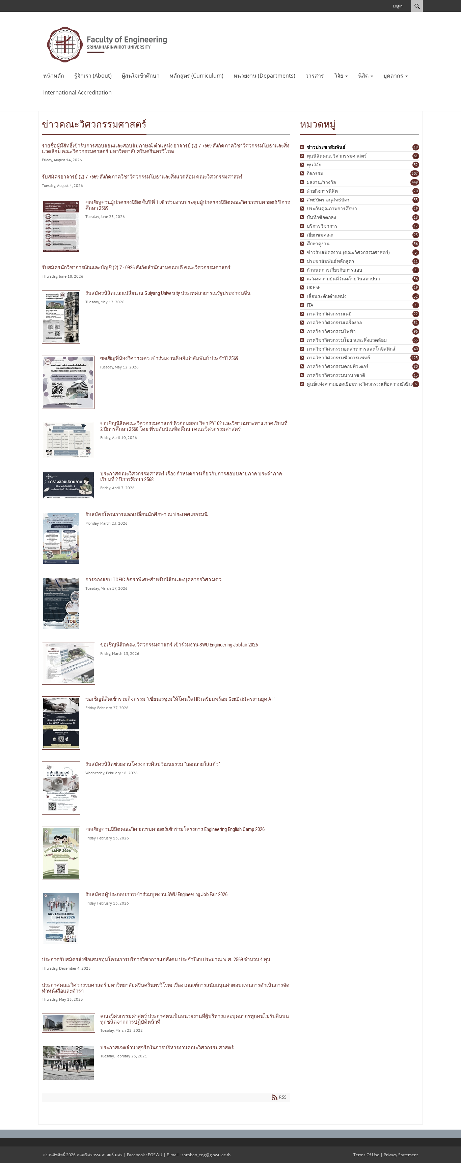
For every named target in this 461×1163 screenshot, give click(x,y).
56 (416, 278)
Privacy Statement (401, 1155)
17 (416, 226)
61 (416, 156)
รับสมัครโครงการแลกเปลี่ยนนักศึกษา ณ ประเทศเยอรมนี (166, 538)
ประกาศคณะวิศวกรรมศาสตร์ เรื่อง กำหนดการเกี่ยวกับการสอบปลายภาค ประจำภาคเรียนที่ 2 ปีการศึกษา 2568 (166, 485)
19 (416, 147)
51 (416, 322)
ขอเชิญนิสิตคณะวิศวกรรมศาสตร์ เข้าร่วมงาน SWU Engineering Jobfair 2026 (166, 663)
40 (416, 349)
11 (416, 261)
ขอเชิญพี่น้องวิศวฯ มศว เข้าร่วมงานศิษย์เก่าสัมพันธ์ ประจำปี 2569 (166, 382)
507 (415, 173)
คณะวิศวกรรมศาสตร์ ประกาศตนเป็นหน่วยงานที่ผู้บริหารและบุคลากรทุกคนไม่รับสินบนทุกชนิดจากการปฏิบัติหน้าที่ (166, 1023)
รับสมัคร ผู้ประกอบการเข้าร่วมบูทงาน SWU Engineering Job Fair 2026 (166, 918)
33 (416, 199)
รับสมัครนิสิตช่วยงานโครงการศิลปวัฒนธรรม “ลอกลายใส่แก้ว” (166, 788)
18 (416, 217)
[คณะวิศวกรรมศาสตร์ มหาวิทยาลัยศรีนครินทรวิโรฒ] (107, 44)
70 (416, 191)
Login (398, 5)
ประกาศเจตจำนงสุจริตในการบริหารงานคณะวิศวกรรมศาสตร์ (166, 1063)
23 (416, 234)
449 (415, 182)
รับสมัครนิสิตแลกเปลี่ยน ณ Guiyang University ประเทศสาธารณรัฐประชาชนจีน (166, 317)
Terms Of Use (366, 1155)
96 (416, 331)
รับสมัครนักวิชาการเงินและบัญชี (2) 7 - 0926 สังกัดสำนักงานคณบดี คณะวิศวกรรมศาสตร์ (166, 272)
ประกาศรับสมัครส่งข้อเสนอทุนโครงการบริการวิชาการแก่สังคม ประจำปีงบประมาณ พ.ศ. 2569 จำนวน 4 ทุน (166, 964)
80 (416, 366)
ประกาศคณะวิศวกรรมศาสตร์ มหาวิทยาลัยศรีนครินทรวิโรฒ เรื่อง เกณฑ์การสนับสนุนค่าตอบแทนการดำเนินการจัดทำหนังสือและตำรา (166, 992)
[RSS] (303, 147)
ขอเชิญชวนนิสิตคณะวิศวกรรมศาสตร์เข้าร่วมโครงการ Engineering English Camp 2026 (166, 853)
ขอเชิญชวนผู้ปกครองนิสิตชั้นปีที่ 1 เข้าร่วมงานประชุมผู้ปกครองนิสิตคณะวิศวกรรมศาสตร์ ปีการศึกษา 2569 (166, 226)
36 (416, 243)
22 (416, 313)
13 (416, 375)
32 (416, 164)
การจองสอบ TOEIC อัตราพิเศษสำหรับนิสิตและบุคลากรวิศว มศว (166, 603)
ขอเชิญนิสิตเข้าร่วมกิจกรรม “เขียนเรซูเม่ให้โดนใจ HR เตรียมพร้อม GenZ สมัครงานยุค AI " (166, 723)
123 (415, 357)
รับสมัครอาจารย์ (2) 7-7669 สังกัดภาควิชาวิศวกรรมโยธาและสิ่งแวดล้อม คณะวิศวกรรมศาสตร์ (166, 181)
